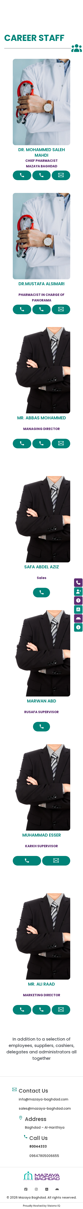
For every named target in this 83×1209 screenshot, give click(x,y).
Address (35, 1119)
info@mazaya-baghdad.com (43, 1099)
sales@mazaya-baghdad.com (45, 1108)
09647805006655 (44, 1156)
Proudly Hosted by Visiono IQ (41, 1206)
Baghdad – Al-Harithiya (44, 1127)
